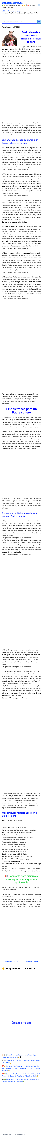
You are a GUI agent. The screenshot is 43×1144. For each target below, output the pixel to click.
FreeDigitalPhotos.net (9, 871)
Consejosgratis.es (12, 2)
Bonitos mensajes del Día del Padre (14, 828)
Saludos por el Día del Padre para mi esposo (17, 856)
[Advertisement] (21, 97)
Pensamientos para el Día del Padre (14, 852)
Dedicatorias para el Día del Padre (13, 835)
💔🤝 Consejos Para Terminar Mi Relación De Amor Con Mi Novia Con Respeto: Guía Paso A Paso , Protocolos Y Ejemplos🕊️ (21, 1068)
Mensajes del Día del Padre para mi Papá (15, 849)
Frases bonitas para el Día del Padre (14, 840)
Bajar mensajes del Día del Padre (13, 820)
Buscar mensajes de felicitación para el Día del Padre (19, 830)
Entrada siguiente (31, 962)
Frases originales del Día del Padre (13, 844)
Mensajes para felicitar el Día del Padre (15, 847)
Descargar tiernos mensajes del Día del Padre (17, 837)
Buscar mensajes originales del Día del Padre (17, 832)
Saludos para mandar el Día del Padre (14, 854)
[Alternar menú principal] (39, 5)
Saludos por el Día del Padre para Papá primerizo (18, 859)
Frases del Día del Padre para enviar (14, 842)
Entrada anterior (11, 961)
